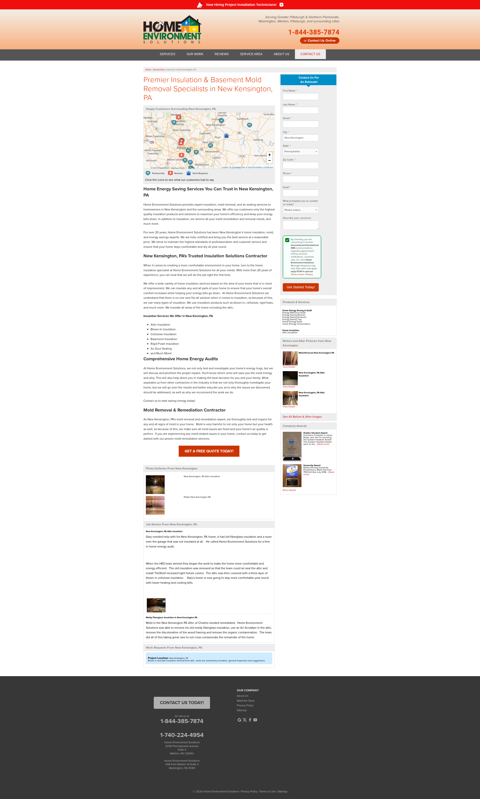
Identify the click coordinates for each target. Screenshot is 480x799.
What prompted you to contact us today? (300, 202)
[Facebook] (250, 720)
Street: (287, 118)
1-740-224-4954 (182, 735)
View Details (289, 367)
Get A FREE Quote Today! (209, 451)
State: (287, 146)
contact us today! (182, 702)
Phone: (287, 173)
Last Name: (290, 104)
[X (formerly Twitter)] (244, 720)
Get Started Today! (301, 287)
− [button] (269, 160)
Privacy (309, 274)
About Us (242, 696)
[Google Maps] (239, 720)
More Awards (289, 490)
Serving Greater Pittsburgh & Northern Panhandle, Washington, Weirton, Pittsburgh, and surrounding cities (298, 19)
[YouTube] (255, 720)
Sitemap (242, 710)
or (320, 40)
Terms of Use (297, 274)
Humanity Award (311, 465)
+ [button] (269, 154)
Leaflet (225, 167)
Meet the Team (246, 701)
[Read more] (323, 444)
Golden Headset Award (315, 433)
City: (286, 132)
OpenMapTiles (238, 167)
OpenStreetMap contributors (261, 167)
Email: (287, 187)
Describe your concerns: (297, 218)
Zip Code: (289, 159)
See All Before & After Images (302, 417)
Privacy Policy (245, 705)
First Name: (290, 90)
